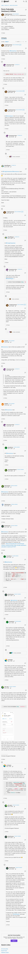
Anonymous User (10, 64)
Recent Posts (4, 950)
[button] (7, 726)
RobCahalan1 (7, 485)
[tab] (4, 38)
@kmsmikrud (14, 600)
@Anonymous (13, 50)
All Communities (4, 948)
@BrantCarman (8, 562)
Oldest (6, 41)
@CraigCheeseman (7, 171)
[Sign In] (26, 1)
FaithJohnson (7, 504)
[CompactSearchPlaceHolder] (24, 1)
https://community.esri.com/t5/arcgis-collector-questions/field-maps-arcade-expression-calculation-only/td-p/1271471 (14, 545)
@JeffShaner (16, 914)
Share (3, 33)
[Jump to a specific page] (26, 42)
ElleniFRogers (7, 165)
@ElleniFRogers (10, 278)
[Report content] (26, 10)
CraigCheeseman (8, 14)
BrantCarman (7, 525)
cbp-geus (6, 686)
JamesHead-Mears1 (12, 469)
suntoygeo (10, 659)
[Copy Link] (5, 17)
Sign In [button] (14, 940)
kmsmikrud (10, 447)
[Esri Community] (6, 1)
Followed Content (5, 952)
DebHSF (6, 340)
